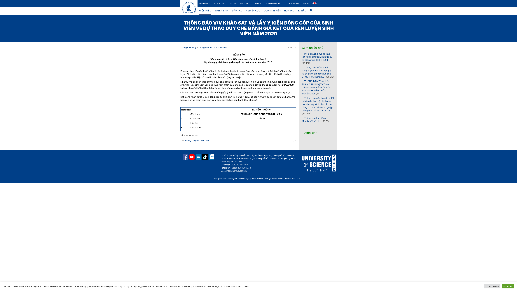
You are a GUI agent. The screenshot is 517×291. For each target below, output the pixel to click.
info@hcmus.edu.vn (236, 170)
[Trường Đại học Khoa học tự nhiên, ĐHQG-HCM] (192, 157)
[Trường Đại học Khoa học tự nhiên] (198, 157)
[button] (311, 11)
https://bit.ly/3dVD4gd (198, 88)
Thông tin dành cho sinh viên (212, 47)
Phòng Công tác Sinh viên (197, 140)
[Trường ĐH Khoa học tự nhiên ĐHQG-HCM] (185, 157)
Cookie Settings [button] (492, 286)
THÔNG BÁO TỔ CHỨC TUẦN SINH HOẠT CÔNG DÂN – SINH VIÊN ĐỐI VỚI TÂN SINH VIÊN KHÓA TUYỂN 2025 (316, 87)
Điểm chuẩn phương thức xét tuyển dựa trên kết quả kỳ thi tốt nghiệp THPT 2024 (317, 56)
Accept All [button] (507, 286)
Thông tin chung (188, 47)
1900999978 (244, 167)
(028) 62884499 (239, 164)
